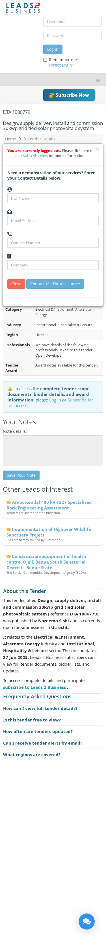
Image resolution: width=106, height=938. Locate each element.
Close (16, 283)
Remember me (63, 62)
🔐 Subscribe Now (69, 95)
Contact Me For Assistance (55, 283)
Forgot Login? (61, 65)
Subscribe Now (36, 155)
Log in (53, 49)
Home (10, 139)
